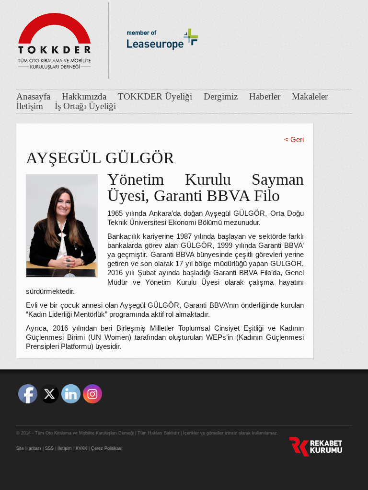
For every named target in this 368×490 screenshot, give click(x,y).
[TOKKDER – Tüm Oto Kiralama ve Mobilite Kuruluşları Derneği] (54, 38)
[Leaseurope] (162, 66)
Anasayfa (33, 96)
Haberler (264, 96)
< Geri (294, 140)
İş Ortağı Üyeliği (85, 106)
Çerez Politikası (107, 448)
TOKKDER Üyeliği (155, 96)
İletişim (29, 106)
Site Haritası (28, 448)
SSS (49, 448)
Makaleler (310, 96)
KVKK (81, 448)
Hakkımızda (84, 96)
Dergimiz (221, 96)
